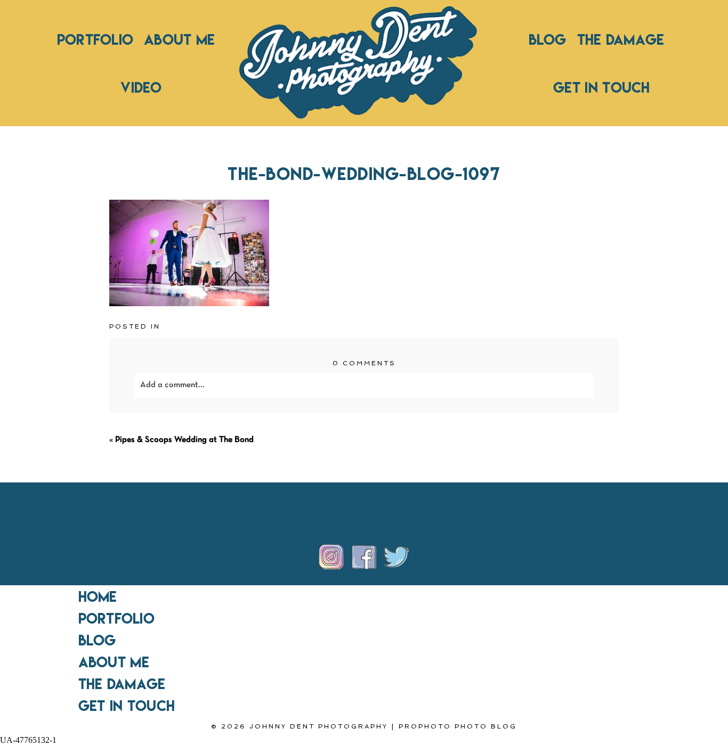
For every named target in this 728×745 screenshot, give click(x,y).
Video (140, 87)
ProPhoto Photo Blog (458, 726)
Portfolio (95, 39)
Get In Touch (601, 87)
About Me (179, 39)
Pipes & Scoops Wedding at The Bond (184, 440)
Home (97, 596)
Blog (548, 39)
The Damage (621, 39)
